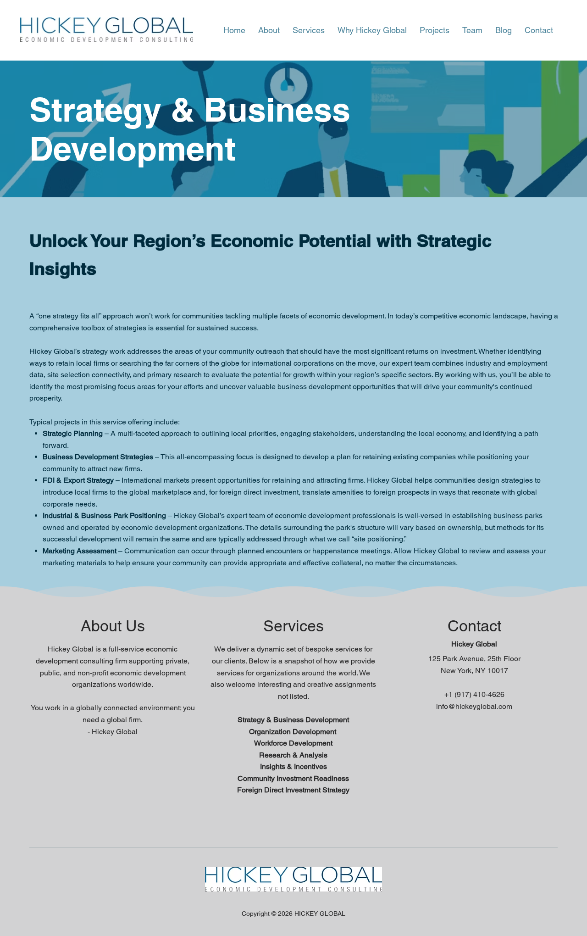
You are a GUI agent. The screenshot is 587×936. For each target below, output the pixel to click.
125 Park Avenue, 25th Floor (474, 658)
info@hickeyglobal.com (474, 706)
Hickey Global (474, 644)
